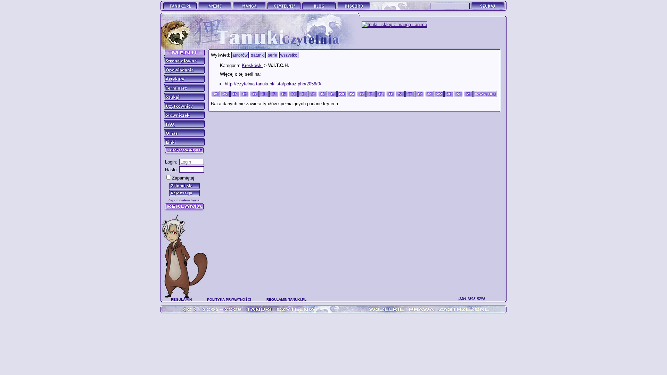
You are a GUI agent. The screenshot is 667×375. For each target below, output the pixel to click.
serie (272, 55)
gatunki (258, 55)
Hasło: (171, 169)
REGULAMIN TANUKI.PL (286, 299)
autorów (240, 55)
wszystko (288, 55)
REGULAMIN (181, 299)
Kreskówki (252, 65)
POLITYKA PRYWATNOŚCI (229, 299)
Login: (171, 162)
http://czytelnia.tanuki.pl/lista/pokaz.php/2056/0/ (273, 83)
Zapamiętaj (183, 178)
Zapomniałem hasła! (184, 200)
